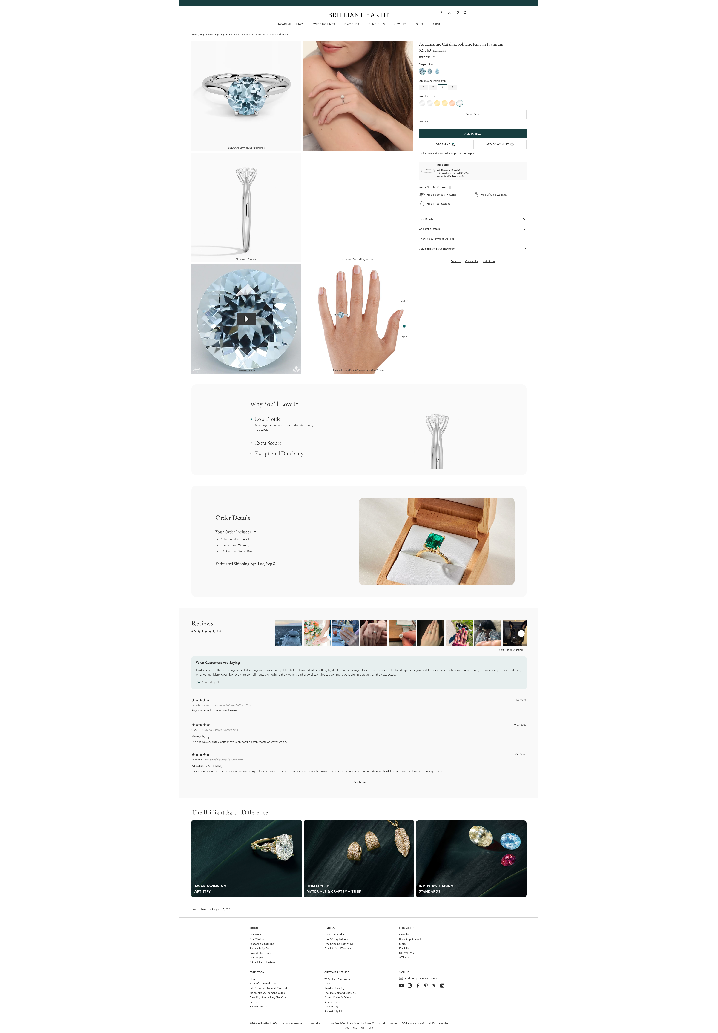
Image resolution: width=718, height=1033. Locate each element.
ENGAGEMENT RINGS (290, 24)
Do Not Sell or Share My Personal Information (374, 1023)
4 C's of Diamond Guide (263, 984)
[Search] (440, 12)
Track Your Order (334, 935)
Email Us (404, 948)
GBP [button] (363, 1028)
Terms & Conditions (291, 1023)
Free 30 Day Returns (336, 939)
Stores (403, 944)
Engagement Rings (209, 35)
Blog (252, 979)
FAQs (327, 984)
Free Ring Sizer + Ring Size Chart (269, 997)
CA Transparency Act (413, 1023)
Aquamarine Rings (230, 35)
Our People (256, 958)
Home (194, 35)
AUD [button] (347, 1028)
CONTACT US (407, 928)
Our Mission (257, 939)
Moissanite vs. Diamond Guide (267, 993)
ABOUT (436, 24)
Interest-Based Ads (335, 1023)
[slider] (404, 326)
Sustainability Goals (261, 948)
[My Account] (449, 12)
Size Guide (424, 122)
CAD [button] (355, 1028)
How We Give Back (260, 953)
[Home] (359, 15)
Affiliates (404, 958)
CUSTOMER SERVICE (336, 972)
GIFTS (419, 24)
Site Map (443, 1023)
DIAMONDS (351, 24)
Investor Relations (260, 1007)
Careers (254, 1002)
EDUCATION (257, 972)
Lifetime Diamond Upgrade (340, 993)
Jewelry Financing (334, 988)
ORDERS (329, 928)
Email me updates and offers (420, 978)
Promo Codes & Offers (337, 997)
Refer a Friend (332, 1002)
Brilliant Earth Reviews (262, 962)
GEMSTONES (377, 24)
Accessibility (331, 1007)
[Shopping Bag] (465, 12)
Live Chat (404, 935)
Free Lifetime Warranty (235, 545)
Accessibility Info (333, 1011)
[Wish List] (457, 12)
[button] (473, 219)
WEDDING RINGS (324, 24)
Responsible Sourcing (262, 944)
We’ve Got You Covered (338, 979)
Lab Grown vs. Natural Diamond (268, 988)
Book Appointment (410, 939)
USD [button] (371, 1028)
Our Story (255, 935)
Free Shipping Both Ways (338, 944)
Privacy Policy (314, 1023)
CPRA (431, 1023)
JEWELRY (400, 24)
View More (359, 782)
